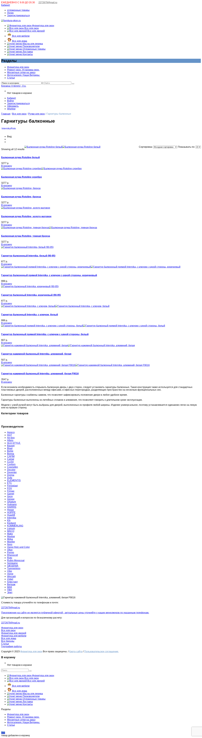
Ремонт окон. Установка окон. (23, 70)
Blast (9, 448)
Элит (9, 592)
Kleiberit (11, 523)
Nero (9, 544)
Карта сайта (75, 651)
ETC (9, 483)
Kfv (8, 520)
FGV (9, 488)
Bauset (10, 445)
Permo (10, 552)
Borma (10, 453)
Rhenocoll (12, 555)
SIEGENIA (12, 566)
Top (3, 732)
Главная (5, 114)
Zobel (10, 579)
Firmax (10, 491)
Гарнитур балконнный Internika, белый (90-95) (28, 255)
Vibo (9, 571)
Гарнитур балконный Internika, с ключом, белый (29, 314)
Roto (13, 128)
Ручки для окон (36, 114)
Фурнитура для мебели (13, 635)
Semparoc (12, 563)
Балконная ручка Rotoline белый (20, 157)
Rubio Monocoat (15, 560)
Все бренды (7, 641)
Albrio (10, 440)
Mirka (10, 539)
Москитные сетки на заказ (21, 72)
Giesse (10, 499)
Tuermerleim (13, 568)
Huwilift (11, 515)
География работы (11, 646)
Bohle (10, 451)
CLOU (10, 461)
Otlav (10, 549)
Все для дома (19, 41)
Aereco (11, 432)
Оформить (13, 106)
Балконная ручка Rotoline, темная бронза (25, 236)
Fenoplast (12, 485)
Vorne (10, 574)
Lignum (11, 528)
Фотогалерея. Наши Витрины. (23, 75)
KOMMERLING (15, 525)
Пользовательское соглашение (101, 651)
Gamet (10, 493)
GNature (11, 501)
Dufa (9, 477)
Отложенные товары (34, 49)
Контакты (27, 54)
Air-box (11, 437)
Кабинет (5, 5)
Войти (10, 100)
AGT (9, 435)
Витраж (11, 584)
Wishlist (11, 109)
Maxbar (11, 536)
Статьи (11, 78)
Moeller (11, 541)
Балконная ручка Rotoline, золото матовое (26, 216)
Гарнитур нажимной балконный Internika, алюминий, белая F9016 (40, 373)
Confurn (11, 464)
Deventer (12, 472)
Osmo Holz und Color (18, 547)
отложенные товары (18, 10)
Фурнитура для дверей (13, 633)
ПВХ (9, 590)
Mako (10, 533)
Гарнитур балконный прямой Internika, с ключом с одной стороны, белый (45, 334)
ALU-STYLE (14, 443)
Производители (31, 46)
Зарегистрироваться (18, 15)
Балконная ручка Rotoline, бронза (21, 196)
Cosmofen (12, 467)
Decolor (11, 469)
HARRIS (11, 507)
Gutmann (12, 504)
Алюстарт (12, 582)
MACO (10, 531)
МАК (9, 587)
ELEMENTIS (14, 480)
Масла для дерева (32, 43)
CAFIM (10, 456)
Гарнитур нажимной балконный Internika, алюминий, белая (36, 354)
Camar (10, 459)
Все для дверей (36, 31)
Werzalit (11, 576)
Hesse (10, 509)
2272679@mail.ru (47, 2)
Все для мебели (21, 36)
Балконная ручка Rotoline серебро (21, 177)
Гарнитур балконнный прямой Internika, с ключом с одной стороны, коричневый (49, 275)
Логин (10, 13)
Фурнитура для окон (42, 25)
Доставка (27, 51)
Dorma (10, 475)
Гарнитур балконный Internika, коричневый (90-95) (31, 295)
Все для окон (31, 28)
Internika (6, 128)
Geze (10, 496)
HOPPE (11, 512)
